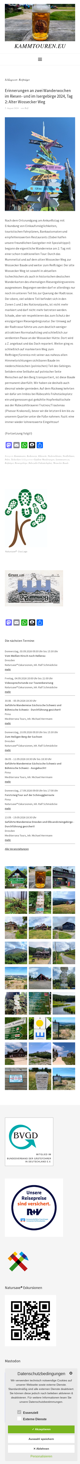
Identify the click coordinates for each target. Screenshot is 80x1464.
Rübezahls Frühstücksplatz (40, 462)
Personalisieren (41, 1456)
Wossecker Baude (61, 462)
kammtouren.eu (63, 459)
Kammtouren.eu (40, 46)
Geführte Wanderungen (44, 459)
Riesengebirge (21, 462)
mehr (8, 669)
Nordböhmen (68, 455)
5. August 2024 (12, 108)
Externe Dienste (35, 1419)
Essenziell (30, 1412)
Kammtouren (20, 455)
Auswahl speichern (41, 1438)
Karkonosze (32, 455)
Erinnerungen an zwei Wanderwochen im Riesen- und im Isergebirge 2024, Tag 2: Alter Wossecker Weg (39, 96)
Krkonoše (42, 455)
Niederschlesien (55, 455)
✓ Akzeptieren (41, 1429)
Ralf (26, 108)
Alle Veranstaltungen (17, 849)
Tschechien (16, 459)
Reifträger (9, 462)
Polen (7, 459)
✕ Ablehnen (41, 1448)
